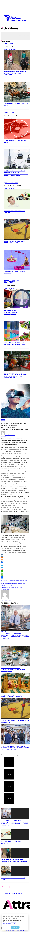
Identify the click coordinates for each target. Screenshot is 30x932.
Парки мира (9, 283)
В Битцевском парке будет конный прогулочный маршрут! (15, 73)
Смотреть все (10, 49)
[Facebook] (15, 563)
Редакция (8, 16)
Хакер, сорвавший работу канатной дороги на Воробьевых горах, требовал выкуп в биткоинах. (16, 173)
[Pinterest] (15, 569)
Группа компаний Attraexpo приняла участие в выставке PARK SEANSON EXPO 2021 (15, 747)
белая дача (11, 580)
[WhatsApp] (15, 571)
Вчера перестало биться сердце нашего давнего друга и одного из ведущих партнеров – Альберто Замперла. (15, 636)
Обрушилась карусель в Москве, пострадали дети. (15, 343)
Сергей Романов (10, 435)
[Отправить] (15, 577)
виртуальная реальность (20, 580)
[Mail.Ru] (15, 561)
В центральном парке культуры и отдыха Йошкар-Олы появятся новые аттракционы (16, 375)
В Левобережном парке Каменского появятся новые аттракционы (13, 669)
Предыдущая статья (7, 583)
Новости (3, 436)
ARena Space (4, 580)
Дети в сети (9, 112)
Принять (15, 927)
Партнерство (12, 17)
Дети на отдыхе (11, 183)
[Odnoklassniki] (15, 558)
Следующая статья (6, 587)
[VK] (15, 555)
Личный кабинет (14, 18)
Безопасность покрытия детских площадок (14, 241)
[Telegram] (15, 566)
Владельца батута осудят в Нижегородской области (12, 695)
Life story (8, 44)
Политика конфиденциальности (16, 20)
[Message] (15, 574)
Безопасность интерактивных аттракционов (10, 312)
